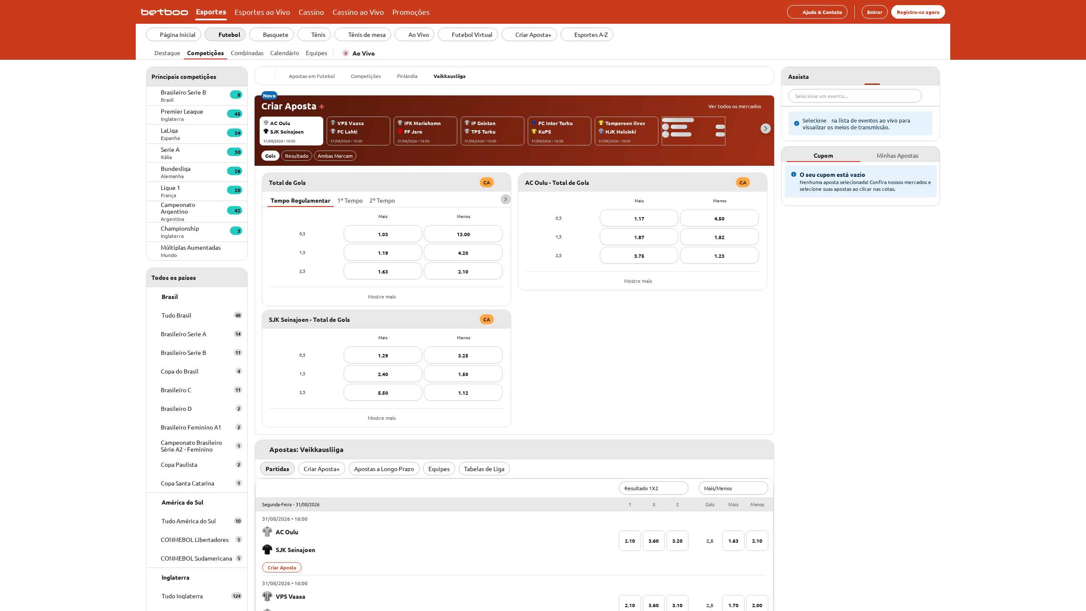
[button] (766, 128)
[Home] (166, 11)
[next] (506, 199)
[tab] (167, 51)
